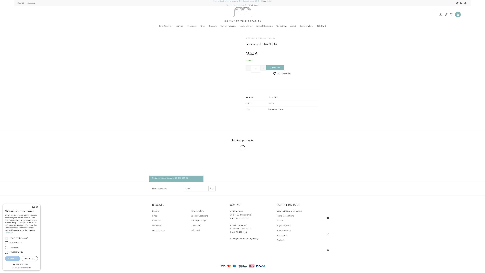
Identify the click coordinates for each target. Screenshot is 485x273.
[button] (21, 264)
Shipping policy (284, 230)
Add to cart (275, 67)
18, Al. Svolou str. (237, 211)
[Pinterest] (465, 3)
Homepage (250, 38)
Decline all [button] (30, 258)
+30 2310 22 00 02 (240, 218)
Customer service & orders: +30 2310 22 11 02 (170, 178)
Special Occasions (199, 215)
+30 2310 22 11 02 (239, 232)
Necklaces (157, 225)
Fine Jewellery (197, 211)
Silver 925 (272, 97)
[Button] (440, 14)
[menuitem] (19, 3)
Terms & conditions (285, 215)
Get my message (199, 220)
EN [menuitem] (19, 3)
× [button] (37, 207)
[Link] (242, 14)
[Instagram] (461, 3)
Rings (154, 215)
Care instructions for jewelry (289, 211)
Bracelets (156, 220)
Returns (280, 220)
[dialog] (21, 237)
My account (282, 235)
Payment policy (284, 225)
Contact (280, 240)
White (271, 103)
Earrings (156, 211)
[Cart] (457, 14)
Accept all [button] (12, 258)
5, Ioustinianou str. (238, 225)
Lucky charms (158, 230)
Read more (9, 233)
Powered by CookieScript (21, 268)
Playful (272, 38)
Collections (262, 38)
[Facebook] (457, 3)
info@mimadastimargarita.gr (245, 238)
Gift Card (195, 230)
